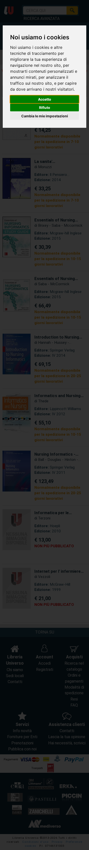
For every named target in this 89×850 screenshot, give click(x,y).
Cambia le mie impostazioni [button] (44, 116)
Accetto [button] (44, 99)
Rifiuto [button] (44, 107)
